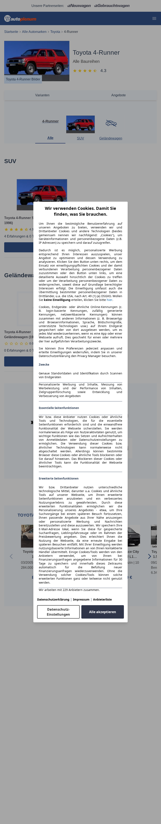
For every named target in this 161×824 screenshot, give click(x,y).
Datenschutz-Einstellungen (58, 612)
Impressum (81, 599)
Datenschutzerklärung (53, 599)
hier (109, 300)
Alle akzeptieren (102, 612)
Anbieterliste (102, 599)
